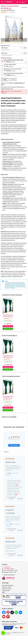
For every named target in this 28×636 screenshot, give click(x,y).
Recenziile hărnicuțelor (7, 585)
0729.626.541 (7, 567)
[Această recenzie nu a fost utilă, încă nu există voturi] (20, 498)
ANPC (3, 592)
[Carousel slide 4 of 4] (19, 40)
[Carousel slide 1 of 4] (9, 40)
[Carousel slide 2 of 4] (12, 40)
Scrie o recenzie (14, 445)
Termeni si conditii (6, 587)
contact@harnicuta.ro (9, 569)
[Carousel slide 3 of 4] (16, 40)
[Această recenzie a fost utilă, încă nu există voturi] (18, 498)
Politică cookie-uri (6, 589)
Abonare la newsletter (9, 575)
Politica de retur (6, 590)
